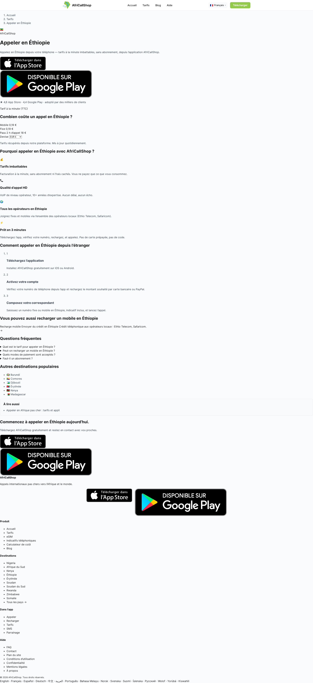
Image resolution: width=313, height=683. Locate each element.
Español (28, 681)
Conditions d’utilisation (21, 659)
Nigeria (11, 563)
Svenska (115, 681)
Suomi (127, 681)
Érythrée (12, 578)
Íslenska (138, 681)
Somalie (11, 598)
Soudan (11, 582)
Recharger (13, 620)
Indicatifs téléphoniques (21, 540)
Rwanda (11, 590)
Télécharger (240, 5)
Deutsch (41, 681)
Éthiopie (12, 574)
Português (71, 681)
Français (16, 681)
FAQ (9, 647)
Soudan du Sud (16, 586)
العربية (59, 681)
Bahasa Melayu (89, 681)
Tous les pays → (17, 602)
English (4, 681)
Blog (158, 5)
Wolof (161, 681)
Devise (4, 136)
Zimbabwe (13, 594)
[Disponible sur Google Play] (156, 84)
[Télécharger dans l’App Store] (109, 502)
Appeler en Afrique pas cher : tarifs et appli (33, 410)
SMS (9, 628)
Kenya (10, 570)
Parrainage (13, 632)
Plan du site (14, 655)
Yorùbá (171, 681)
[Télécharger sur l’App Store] (156, 63)
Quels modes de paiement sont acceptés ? (29, 354)
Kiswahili (184, 681)
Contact (11, 651)
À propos (12, 670)
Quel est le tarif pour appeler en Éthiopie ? (29, 346)
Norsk (104, 681)
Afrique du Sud (16, 567)
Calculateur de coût (19, 544)
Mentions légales (17, 666)
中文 (50, 681)
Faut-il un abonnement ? (18, 358)
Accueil (132, 5)
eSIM (10, 536)
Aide (169, 5)
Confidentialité (16, 662)
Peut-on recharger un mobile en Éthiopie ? (29, 350)
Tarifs (145, 5)
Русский (150, 681)
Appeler (11, 617)
